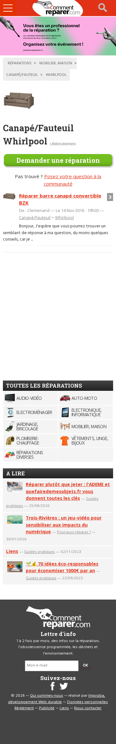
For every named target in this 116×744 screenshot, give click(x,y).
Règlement (24, 708)
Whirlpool (64, 217)
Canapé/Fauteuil (35, 217)
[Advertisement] (58, 314)
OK (85, 665)
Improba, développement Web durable (56, 699)
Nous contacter (88, 708)
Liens (12, 551)
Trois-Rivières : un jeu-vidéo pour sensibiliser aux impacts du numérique (64, 525)
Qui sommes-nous (46, 696)
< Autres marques (63, 143)
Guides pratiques (39, 551)
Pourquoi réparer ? (74, 531)
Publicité (46, 708)
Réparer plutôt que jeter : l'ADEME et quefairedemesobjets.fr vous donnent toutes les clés (68, 491)
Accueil (58, 8)
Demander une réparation (58, 160)
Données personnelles (87, 702)
